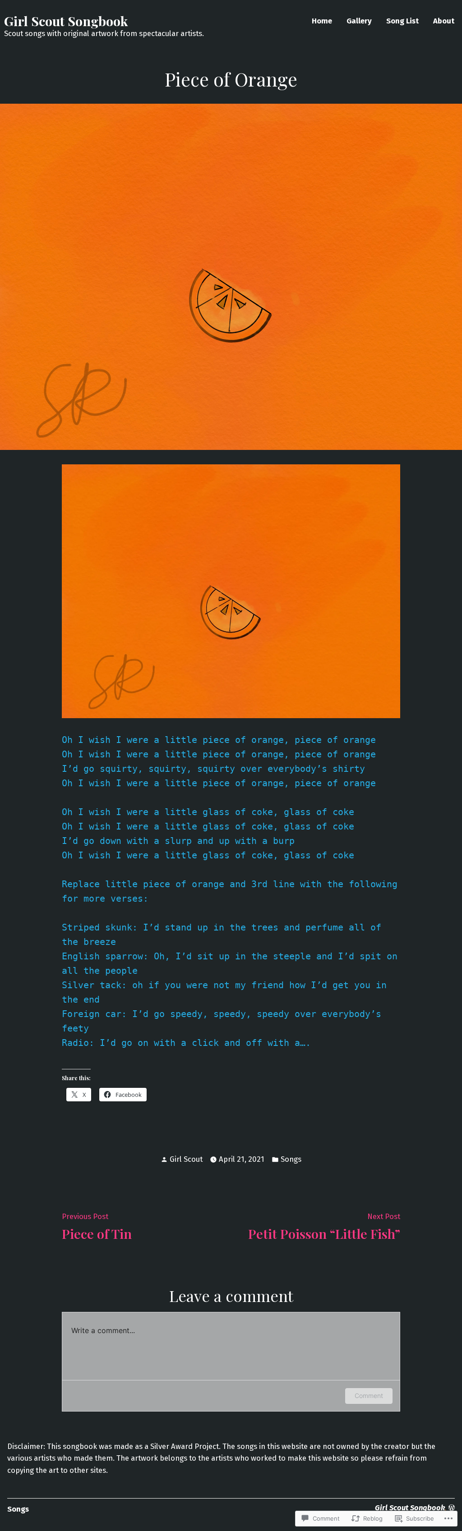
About (443, 21)
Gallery (359, 21)
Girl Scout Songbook (66, 20)
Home (322, 21)
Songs (291, 1159)
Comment (369, 1395)
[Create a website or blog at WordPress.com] (451, 1507)
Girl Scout (186, 1159)
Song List (402, 21)
